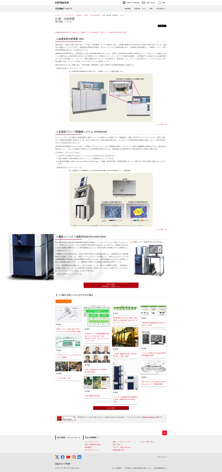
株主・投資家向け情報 (92, 444)
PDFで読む (111, 285)
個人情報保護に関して (160, 468)
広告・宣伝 (116, 444)
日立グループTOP (62, 464)
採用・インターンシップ (121, 442)
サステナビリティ (91, 450)
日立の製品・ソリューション (67, 437)
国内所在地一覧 (118, 450)
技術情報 (128, 8)
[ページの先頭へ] (164, 433)
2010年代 (79, 15)
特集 (151, 8)
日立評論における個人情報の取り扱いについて (138, 468)
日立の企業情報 (90, 437)
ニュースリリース (91, 442)
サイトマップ (162, 457)
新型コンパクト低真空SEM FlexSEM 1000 (113, 32)
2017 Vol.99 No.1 (95, 15)
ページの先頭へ (160, 124)
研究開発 (88, 447)
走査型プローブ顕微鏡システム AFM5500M (84, 32)
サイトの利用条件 (117, 468)
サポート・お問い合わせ (121, 447)
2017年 (86, 15)
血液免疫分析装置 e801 (62, 32)
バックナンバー (69, 15)
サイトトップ (59, 15)
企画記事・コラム (140, 8)
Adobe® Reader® (148, 417)
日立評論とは (160, 8)
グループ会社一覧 (147, 442)
